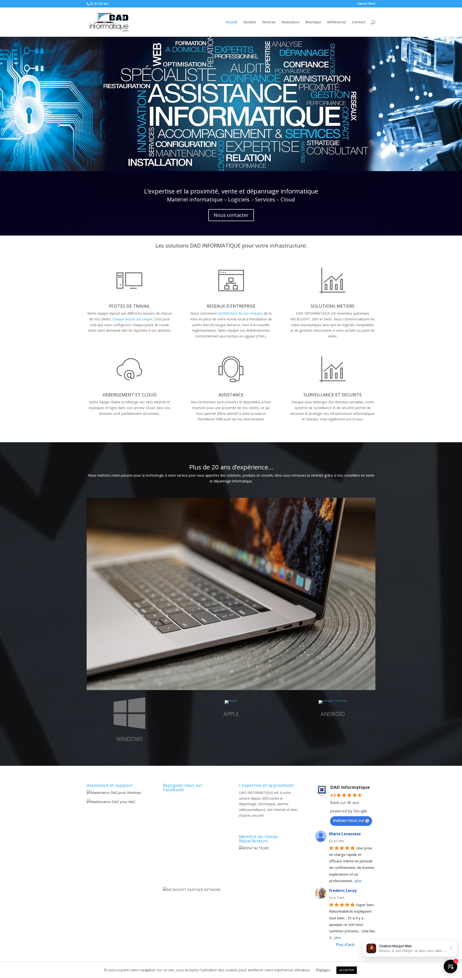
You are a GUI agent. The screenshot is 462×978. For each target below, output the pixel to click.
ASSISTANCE (231, 395)
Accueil (231, 22)
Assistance (290, 22)
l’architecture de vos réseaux (240, 313)
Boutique (313, 22)
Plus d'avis (345, 944)
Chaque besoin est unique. (132, 319)
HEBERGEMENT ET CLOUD (130, 395)
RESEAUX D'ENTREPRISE (231, 306)
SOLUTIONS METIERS (332, 306)
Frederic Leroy (343, 890)
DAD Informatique (350, 787)
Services (268, 22)
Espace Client (366, 4)
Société (250, 22)
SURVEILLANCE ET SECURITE (332, 395)
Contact (359, 22)
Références (336, 22)
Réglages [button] (323, 969)
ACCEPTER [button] (346, 970)
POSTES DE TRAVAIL (129, 306)
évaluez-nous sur (348, 820)
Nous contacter (231, 215)
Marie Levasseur (345, 833)
